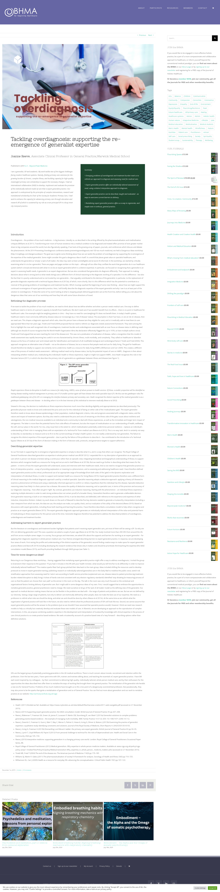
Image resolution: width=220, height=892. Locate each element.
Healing (204, 112)
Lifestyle (205, 120)
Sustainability (187, 140)
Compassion (185, 100)
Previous (142, 35)
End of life (194, 104)
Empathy (183, 104)
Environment (206, 104)
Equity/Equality (174, 108)
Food (205, 108)
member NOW (185, 79)
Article (19, 770)
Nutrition (172, 132)
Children (187, 96)
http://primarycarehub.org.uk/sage (43, 694)
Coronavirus (209, 100)
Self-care (172, 136)
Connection (197, 100)
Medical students (206, 124)
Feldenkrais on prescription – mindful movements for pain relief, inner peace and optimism (73, 821)
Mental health (187, 128)
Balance (178, 96)
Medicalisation (191, 124)
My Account (88, 868)
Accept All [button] (212, 888)
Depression (173, 104)
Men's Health (174, 128)
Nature (210, 128)
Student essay (174, 140)
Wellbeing (209, 140)
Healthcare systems (176, 116)
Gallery (31, 821)
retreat (206, 132)
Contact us (47, 868)
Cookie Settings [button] (200, 888)
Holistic (197, 116)
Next (150, 35)
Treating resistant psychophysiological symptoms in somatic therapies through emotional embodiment (23, 821)
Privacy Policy (104, 868)
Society (197, 136)
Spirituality (207, 136)
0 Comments (27, 770)
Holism (189, 116)
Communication (199, 96)
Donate (119, 868)
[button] (4, 826)
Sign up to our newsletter (67, 868)
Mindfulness (200, 128)
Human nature (174, 120)
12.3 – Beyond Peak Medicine (35, 166)
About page (186, 67)
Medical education (176, 124)
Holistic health (208, 116)
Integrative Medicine (191, 120)
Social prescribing (185, 136)
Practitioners (195, 132)
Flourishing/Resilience (191, 108)
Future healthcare (175, 112)
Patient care (183, 132)
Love (212, 120)
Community (173, 100)
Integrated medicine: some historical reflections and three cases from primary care (124, 821)
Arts (170, 96)
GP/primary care (191, 112)
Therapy (199, 140)
